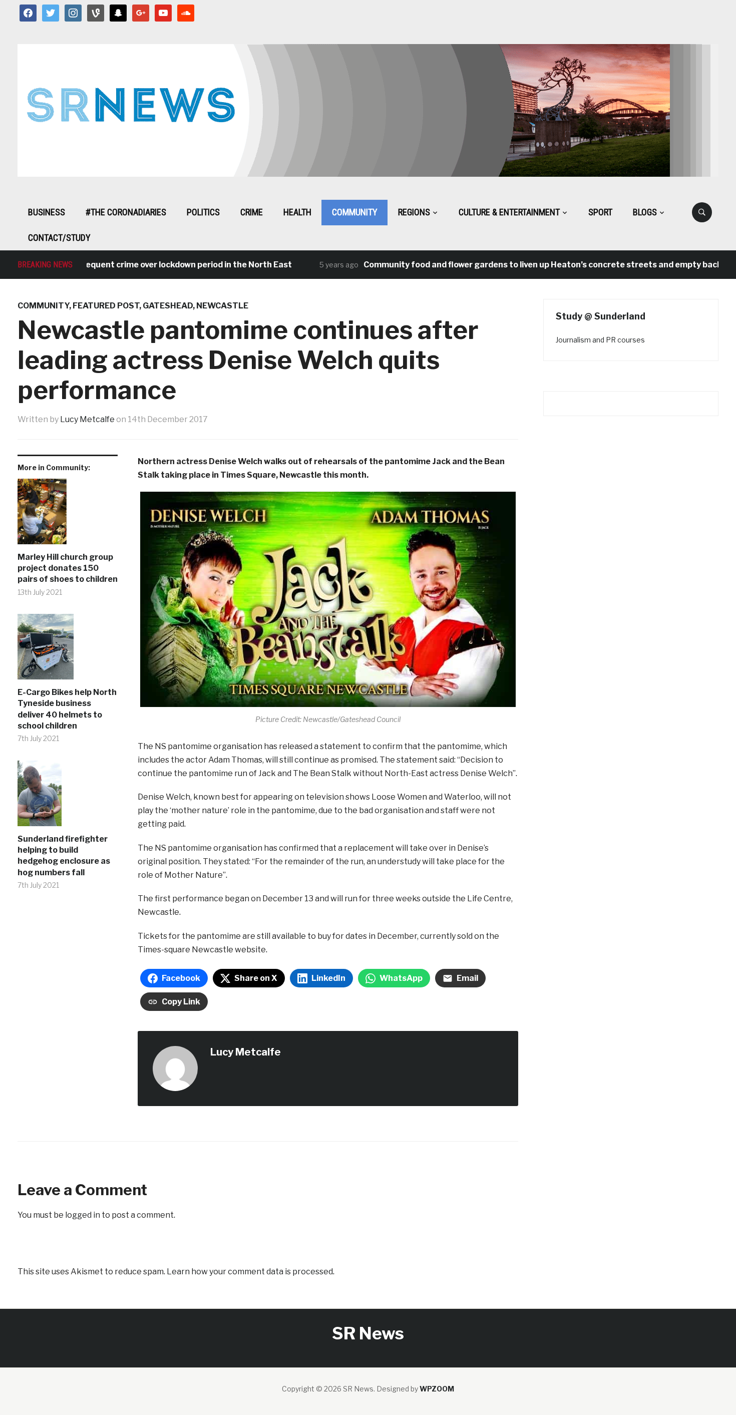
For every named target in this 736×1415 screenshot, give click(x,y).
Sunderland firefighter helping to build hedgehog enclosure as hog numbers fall (64, 855)
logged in (82, 1215)
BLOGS (645, 212)
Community (355, 212)
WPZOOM (437, 1388)
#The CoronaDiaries (126, 212)
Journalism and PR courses (600, 339)
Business (46, 212)
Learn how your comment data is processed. (250, 1271)
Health (297, 212)
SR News (368, 1333)
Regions (414, 212)
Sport (600, 212)
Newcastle (222, 305)
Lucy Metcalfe (87, 419)
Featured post (106, 305)
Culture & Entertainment (509, 212)
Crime (251, 212)
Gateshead (168, 305)
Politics (203, 212)
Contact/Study (59, 237)
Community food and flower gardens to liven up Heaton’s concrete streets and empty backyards (528, 264)
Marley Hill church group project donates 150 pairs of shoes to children (68, 568)
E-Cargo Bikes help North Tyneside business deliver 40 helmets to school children (67, 709)
